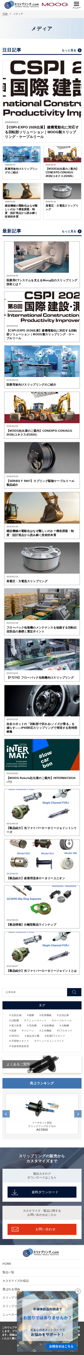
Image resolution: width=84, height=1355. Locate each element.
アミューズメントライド (50, 1041)
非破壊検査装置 (20, 1046)
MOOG (15, 1035)
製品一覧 (8, 1272)
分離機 (65, 1025)
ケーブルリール (63, 1020)
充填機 (32, 1025)
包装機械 (49, 1025)
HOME (6, 1263)
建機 (31, 1015)
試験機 (15, 1020)
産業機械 (46, 1015)
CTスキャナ (65, 1030)
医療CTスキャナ (56, 1035)
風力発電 (16, 1025)
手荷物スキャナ (20, 1041)
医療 (13, 1030)
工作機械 (46, 1030)
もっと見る (69, 50)
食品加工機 (33, 1035)
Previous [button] (6, 1113)
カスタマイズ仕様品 (15, 1280)
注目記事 (64, 1015)
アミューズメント (36, 1020)
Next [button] (77, 1113)
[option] (42, 1114)
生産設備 (16, 1015)
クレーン (29, 1030)
